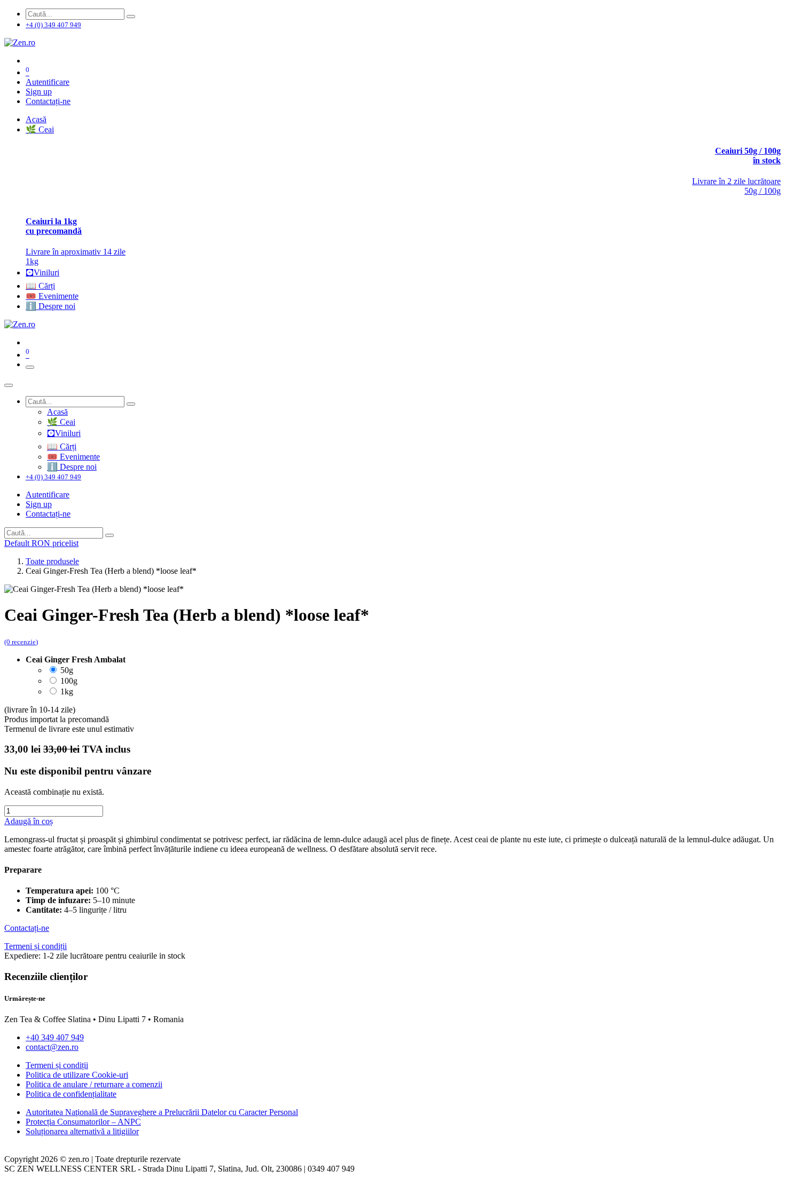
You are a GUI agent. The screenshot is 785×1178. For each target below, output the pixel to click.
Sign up (39, 91)
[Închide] (8, 385)
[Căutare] (131, 16)
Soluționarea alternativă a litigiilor (82, 1131)
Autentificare (47, 81)
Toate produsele (52, 561)
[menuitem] (36, 119)
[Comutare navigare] (30, 367)
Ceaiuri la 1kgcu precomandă (54, 226)
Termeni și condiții (57, 1065)
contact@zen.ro (52, 1046)
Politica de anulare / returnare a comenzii (94, 1084)
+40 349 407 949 (55, 1037)
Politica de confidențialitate (71, 1093)
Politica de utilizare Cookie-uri (77, 1074)
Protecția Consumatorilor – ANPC (83, 1121)
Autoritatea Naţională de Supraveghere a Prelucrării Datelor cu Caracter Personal (162, 1112)
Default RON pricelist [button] (41, 543)
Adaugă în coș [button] (28, 821)
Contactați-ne (48, 101)
